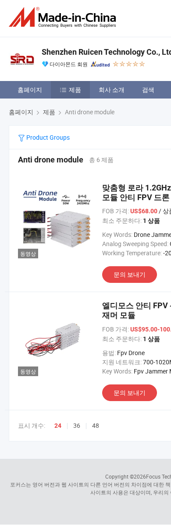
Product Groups (47, 137)
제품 (75, 89)
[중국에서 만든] (64, 17)
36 (76, 425)
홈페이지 (30, 89)
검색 (148, 89)
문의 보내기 (130, 274)
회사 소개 (112, 89)
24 (57, 425)
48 (95, 425)
